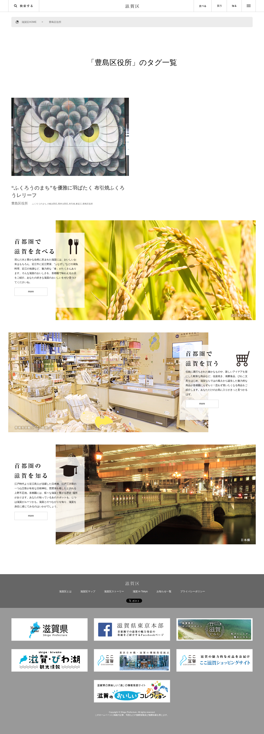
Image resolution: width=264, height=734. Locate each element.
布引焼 (72, 204)
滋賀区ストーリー (114, 591)
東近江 (79, 204)
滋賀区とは (65, 591)
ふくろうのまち (39, 204)
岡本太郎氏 (63, 204)
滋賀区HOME (29, 22)
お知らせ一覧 (164, 591)
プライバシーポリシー (192, 591)
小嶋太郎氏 (52, 204)
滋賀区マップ (87, 591)
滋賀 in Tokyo (140, 591)
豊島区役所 (87, 204)
